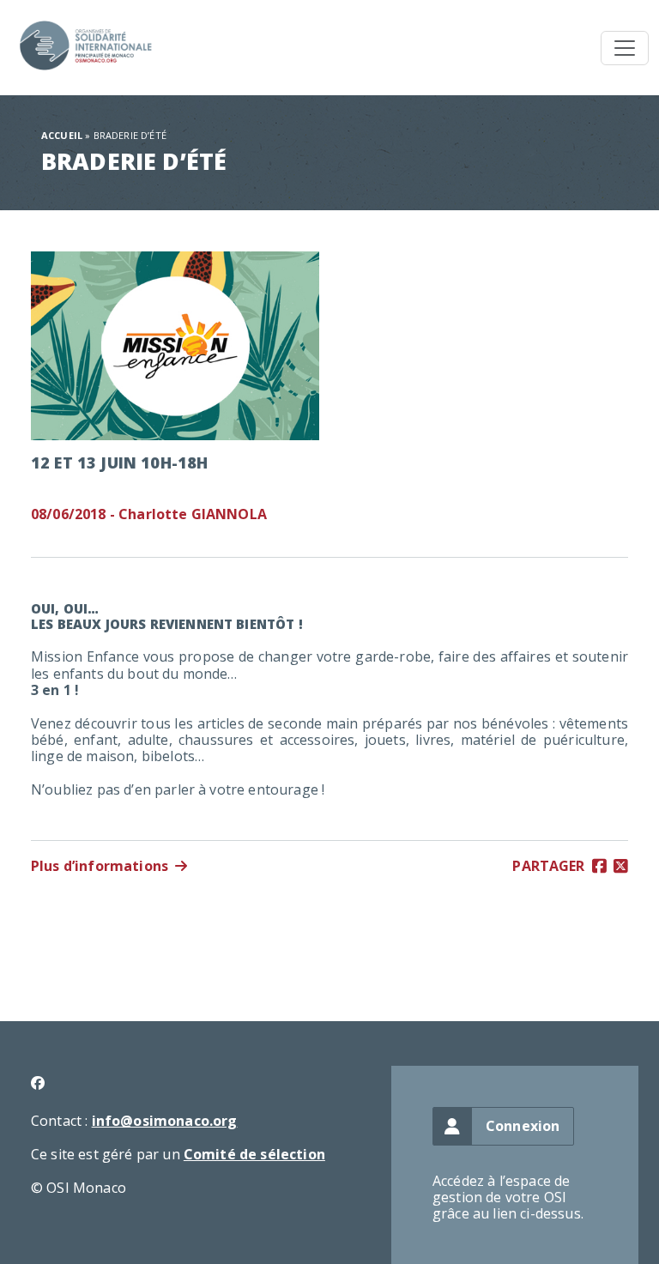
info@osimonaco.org (165, 1120)
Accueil (61, 135)
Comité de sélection (254, 1154)
